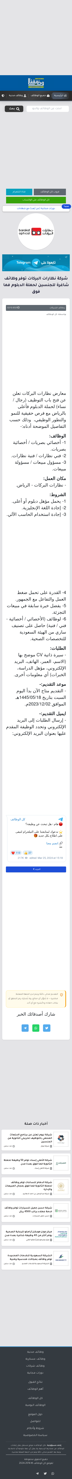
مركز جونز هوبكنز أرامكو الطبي (37, 1240)
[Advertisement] (36, 37)
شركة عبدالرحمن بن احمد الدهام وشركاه (35, 1194)
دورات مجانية (35, 1373)
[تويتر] (44, 1473)
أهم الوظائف (35, 1389)
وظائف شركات (35, 1366)
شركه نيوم (45, 1146)
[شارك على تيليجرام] (25, 1028)
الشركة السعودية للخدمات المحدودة (35, 1264)
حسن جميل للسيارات (40, 1216)
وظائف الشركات (57, 308)
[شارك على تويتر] (46, 1028)
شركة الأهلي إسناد (42, 1168)
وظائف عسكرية (35, 1359)
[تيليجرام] (36, 1473)
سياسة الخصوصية (35, 1435)
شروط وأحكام (35, 1428)
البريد (37, 869)
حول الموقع (35, 1414)
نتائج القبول (35, 1382)
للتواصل (35, 1421)
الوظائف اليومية (35, 1405)
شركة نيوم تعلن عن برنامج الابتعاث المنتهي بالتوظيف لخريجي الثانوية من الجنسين (30, 1138)
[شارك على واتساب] (35, 1028)
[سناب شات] (52, 1473)
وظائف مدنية (35, 1352)
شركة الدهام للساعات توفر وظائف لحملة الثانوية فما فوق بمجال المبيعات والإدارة (28, 1186)
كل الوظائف (35, 1398)
